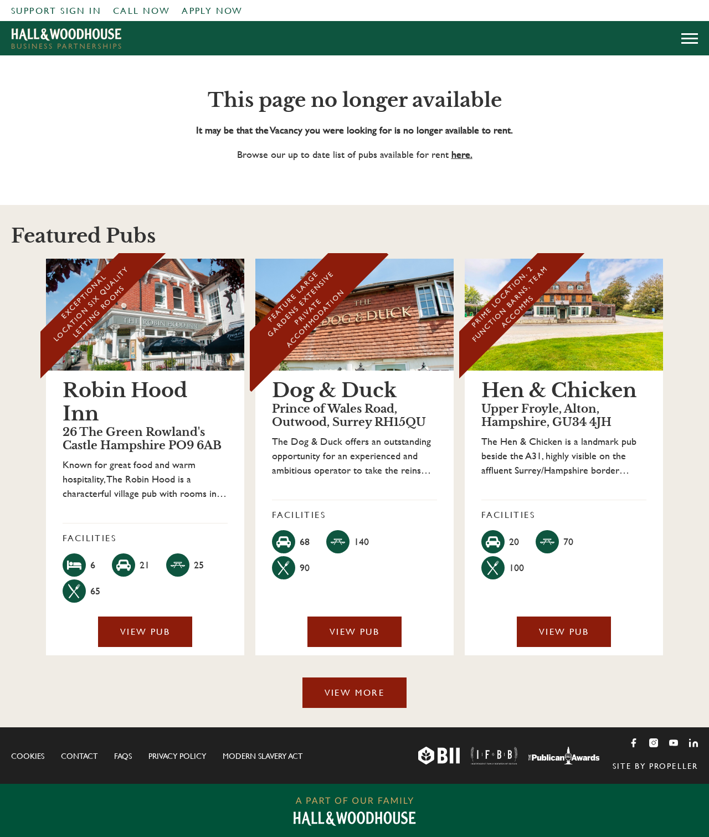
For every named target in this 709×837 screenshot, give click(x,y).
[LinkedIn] (693, 742)
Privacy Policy (177, 756)
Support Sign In (56, 11)
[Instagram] (653, 742)
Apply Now (212, 11)
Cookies (27, 756)
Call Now (141, 11)
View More (355, 692)
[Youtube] (673, 742)
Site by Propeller (655, 766)
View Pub (145, 632)
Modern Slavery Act (262, 756)
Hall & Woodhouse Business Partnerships (66, 38)
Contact (79, 756)
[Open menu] (689, 38)
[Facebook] (633, 742)
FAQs (123, 756)
